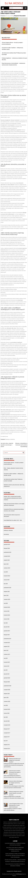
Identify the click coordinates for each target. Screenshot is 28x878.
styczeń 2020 (6, 721)
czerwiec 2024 (7, 568)
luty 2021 (6, 670)
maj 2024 (6, 571)
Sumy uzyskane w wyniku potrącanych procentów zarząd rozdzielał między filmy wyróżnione (15, 855)
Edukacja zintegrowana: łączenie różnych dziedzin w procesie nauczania (16, 793)
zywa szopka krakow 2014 (14, 837)
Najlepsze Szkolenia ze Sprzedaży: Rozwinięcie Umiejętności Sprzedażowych (15, 849)
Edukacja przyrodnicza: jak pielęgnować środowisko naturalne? (15, 760)
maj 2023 (6, 603)
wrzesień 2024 (7, 556)
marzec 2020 (6, 713)
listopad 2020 (7, 681)
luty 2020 (6, 717)
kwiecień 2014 (7, 748)
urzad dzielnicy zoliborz (20, 835)
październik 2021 (7, 638)
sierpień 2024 (7, 560)
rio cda (23, 833)
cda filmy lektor (19, 822)
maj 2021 (6, 658)
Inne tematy (6, 534)
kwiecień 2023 (7, 607)
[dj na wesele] (3, 8)
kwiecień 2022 (7, 615)
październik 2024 (7, 552)
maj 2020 (6, 705)
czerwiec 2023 (7, 599)
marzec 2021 (6, 666)
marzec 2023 (6, 611)
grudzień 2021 (7, 630)
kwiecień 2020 (7, 709)
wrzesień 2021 (7, 642)
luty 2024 (6, 583)
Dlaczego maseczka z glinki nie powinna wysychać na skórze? (15, 844)
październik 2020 (7, 685)
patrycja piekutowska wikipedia (18, 832)
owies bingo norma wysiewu (11, 830)
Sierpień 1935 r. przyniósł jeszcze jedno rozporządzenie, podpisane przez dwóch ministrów (13, 498)
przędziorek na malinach (7, 833)
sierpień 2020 (7, 693)
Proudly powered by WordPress (9, 874)
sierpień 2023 (7, 591)
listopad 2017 (7, 728)
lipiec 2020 (6, 697)
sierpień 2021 (7, 646)
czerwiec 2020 (7, 701)
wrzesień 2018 (7, 725)
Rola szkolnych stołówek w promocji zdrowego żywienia (15, 864)
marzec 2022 (6, 619)
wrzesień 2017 (7, 732)
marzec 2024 (6, 579)
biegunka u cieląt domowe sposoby (9, 822)
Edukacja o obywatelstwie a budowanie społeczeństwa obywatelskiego (21, 445)
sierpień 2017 (7, 736)
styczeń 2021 (6, 674)
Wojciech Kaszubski (19, 15)
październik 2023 (7, 587)
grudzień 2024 (7, 544)
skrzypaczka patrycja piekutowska (9, 835)
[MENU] (25, 8)
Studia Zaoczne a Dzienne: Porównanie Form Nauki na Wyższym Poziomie (14, 772)
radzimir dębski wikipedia (17, 833)
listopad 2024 (7, 548)
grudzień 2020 (7, 677)
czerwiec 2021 (7, 654)
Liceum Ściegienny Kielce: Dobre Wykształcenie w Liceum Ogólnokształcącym (16, 805)
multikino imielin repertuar (14, 828)
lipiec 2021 (6, 650)
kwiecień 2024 (7, 575)
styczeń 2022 (6, 626)
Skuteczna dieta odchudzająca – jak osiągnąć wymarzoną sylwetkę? (16, 783)
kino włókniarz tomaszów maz (17, 827)
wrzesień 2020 (7, 689)
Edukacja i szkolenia (10, 439)
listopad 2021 (7, 634)
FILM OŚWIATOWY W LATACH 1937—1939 (13, 520)
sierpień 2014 (7, 744)
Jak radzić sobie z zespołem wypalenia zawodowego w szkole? (7, 445)
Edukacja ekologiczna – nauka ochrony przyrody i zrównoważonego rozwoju (15, 860)
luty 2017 (6, 740)
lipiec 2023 (6, 595)
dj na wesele (14, 3)
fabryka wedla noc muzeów (15, 823)
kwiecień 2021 (7, 662)
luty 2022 (6, 622)
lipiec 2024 (6, 564)
